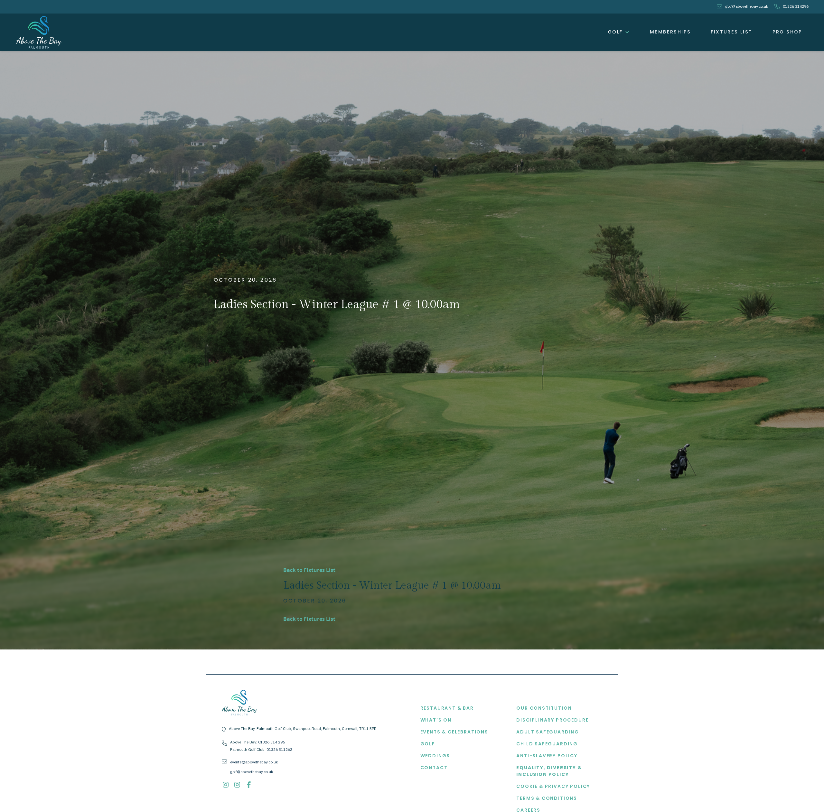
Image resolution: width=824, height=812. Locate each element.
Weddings (435, 755)
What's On (436, 720)
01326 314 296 (271, 742)
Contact (434, 767)
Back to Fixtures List (309, 570)
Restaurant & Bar (447, 708)
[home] (38, 32)
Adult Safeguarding (547, 732)
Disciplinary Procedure (552, 720)
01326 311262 (279, 749)
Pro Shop (787, 32)
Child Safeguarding (547, 744)
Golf (427, 744)
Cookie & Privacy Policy (553, 786)
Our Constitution (544, 708)
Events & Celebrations (454, 732)
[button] (619, 32)
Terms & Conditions (546, 798)
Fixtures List (731, 32)
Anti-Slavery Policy (546, 755)
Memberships (670, 32)
